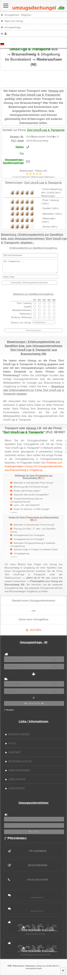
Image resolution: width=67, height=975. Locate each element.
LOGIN (35, 831)
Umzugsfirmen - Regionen (17, 14)
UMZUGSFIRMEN (18, 770)
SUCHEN (34, 630)
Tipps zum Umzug (13, 21)
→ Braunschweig (22, 54)
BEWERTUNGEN (18, 734)
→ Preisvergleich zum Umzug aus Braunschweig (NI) (33, 582)
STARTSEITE (16, 788)
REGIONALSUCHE (19, 761)
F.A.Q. (11, 743)
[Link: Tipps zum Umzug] (66, 21)
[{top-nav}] (62, 970)
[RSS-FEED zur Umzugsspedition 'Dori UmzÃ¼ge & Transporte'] (66, 448)
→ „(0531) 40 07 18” (33, 577)
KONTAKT (14, 752)
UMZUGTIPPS (16, 779)
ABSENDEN (34, 703)
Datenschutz (18, 965)
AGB (9, 965)
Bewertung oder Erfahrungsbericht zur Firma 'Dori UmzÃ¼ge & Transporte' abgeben (33, 390)
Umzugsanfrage (12, 27)
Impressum (30, 965)
